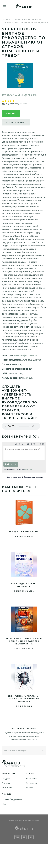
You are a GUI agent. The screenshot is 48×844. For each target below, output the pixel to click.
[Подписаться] (43, 750)
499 (26, 378)
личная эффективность (28, 19)
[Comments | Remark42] (24, 460)
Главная (6, 19)
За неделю (31, 783)
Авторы (6, 783)
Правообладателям (12, 799)
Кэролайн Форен (20, 95)
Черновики (7, 787)
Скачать (10, 113)
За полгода (31, 778)
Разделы (6, 778)
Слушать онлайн (15, 122)
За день (30, 787)
